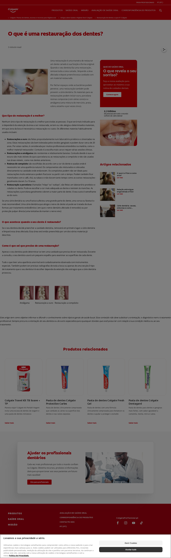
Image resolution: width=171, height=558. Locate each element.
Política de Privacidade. (19, 555)
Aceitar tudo (130, 549)
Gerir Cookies (131, 543)
